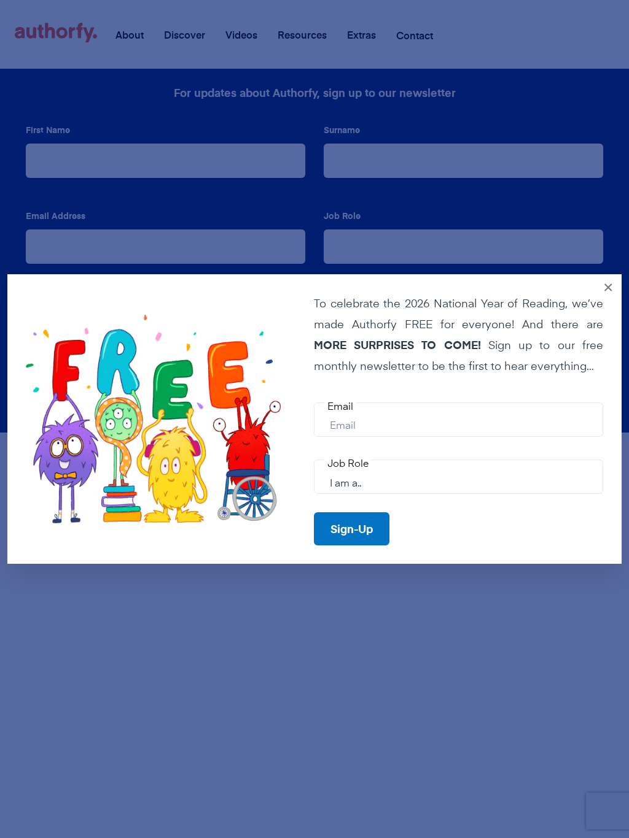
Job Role (348, 462)
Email (340, 405)
